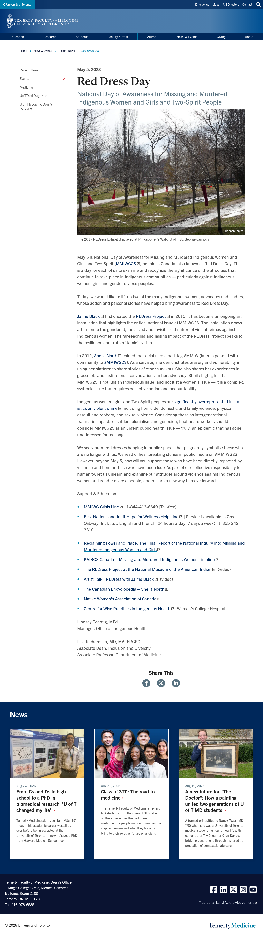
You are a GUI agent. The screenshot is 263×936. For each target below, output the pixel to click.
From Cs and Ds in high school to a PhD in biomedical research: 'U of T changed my (46, 800)
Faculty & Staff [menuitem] (118, 36)
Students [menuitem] (82, 36)
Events (24, 79)
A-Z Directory (231, 4)
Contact (247, 4)
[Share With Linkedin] (174, 683)
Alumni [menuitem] (152, 36)
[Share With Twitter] (161, 683)
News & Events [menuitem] (186, 36)
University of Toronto (18, 4)
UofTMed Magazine (33, 95)
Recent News (29, 70)
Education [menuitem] (17, 36)
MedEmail (27, 87)
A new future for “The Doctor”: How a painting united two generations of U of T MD (214, 800)
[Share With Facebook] (148, 683)
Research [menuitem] (50, 36)
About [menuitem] (249, 36)
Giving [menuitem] (221, 36)
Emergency (202, 4)
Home (23, 50)
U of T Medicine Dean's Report (36, 106)
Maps (215, 4)
